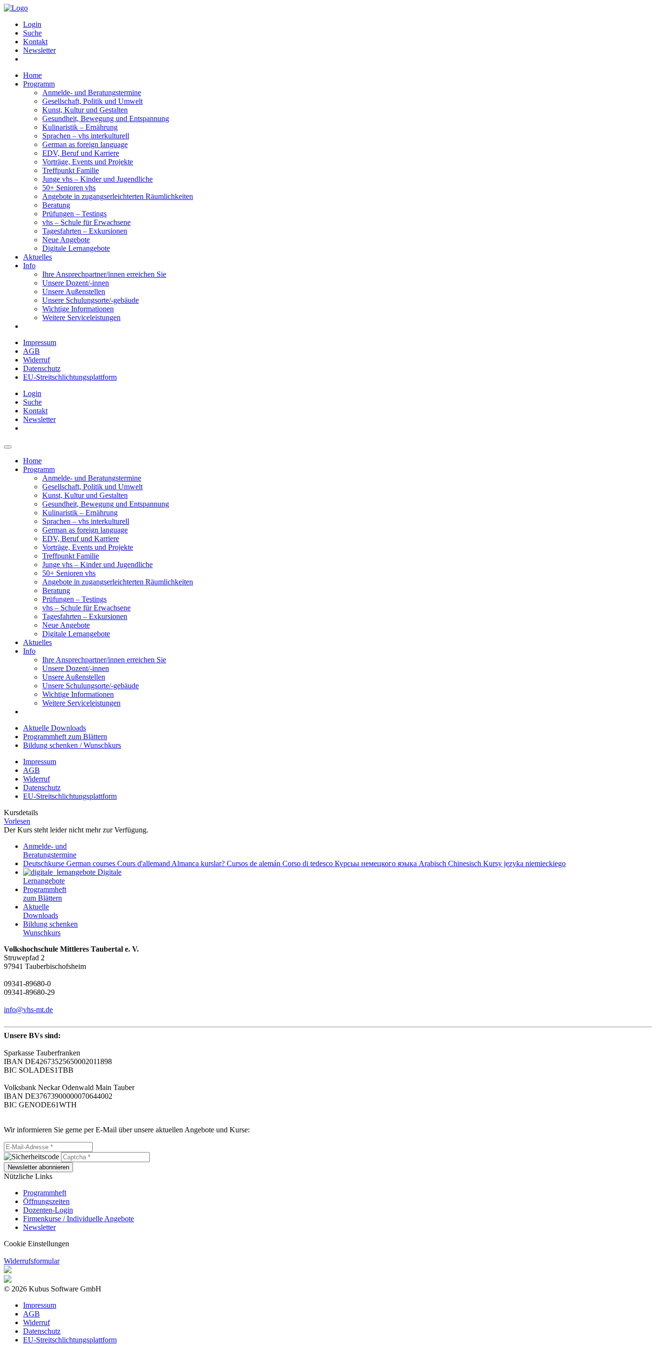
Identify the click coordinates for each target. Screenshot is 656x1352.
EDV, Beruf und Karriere (80, 153)
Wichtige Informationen (78, 309)
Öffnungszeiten (46, 1201)
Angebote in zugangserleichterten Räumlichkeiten (117, 196)
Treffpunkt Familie (70, 170)
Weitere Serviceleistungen (81, 317)
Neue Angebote (66, 240)
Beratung (56, 205)
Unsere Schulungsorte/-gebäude (90, 300)
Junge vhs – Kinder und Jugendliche (97, 179)
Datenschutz (42, 368)
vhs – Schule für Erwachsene (86, 222)
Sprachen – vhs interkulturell (85, 136)
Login (32, 24)
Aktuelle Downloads (54, 728)
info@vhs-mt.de (28, 1009)
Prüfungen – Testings (74, 214)
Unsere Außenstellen (73, 291)
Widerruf (36, 360)
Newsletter (39, 50)
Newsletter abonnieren (38, 1167)
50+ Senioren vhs (69, 188)
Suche (32, 33)
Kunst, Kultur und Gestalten (85, 110)
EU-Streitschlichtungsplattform (70, 377)
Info (29, 265)
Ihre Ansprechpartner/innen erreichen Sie (104, 274)
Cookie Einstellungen (36, 1244)
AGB (31, 351)
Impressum (39, 342)
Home (32, 75)
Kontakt (35, 41)
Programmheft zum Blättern (65, 736)
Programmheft (44, 1193)
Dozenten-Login (48, 1210)
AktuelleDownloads (40, 911)
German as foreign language (85, 144)
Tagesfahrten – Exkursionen (84, 231)
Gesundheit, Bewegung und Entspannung (105, 118)
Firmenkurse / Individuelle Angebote (78, 1219)
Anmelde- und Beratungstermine (91, 92)
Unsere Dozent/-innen (75, 283)
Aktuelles (37, 257)
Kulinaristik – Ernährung (80, 127)
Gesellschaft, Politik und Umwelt (92, 101)
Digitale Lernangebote (76, 248)
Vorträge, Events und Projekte (87, 162)
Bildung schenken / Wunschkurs (72, 745)
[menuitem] (337, 24)
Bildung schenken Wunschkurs (50, 928)
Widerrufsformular (32, 1261)
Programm (39, 84)
